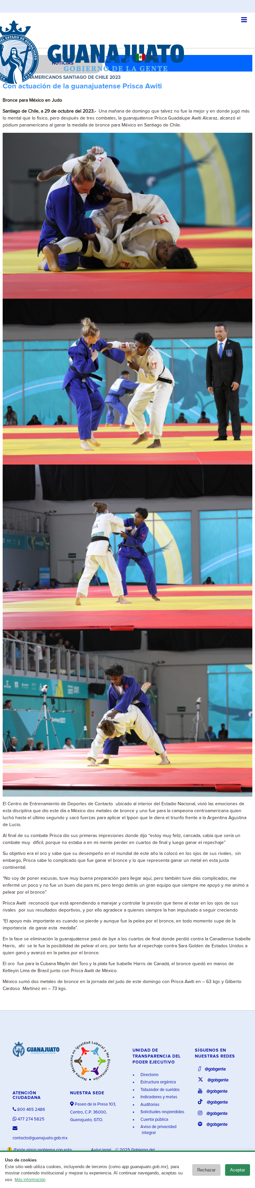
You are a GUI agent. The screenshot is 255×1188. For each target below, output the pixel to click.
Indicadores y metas (158, 1097)
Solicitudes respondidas (161, 1112)
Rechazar (206, 1169)
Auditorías (149, 1105)
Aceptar (237, 1169)
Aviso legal (101, 1150)
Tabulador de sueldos (159, 1090)
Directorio (148, 1075)
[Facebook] (100, 59)
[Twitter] (110, 59)
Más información (30, 1180)
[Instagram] (120, 59)
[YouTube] (130, 59)
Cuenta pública (153, 1119)
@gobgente (215, 1069)
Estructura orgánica (157, 1082)
